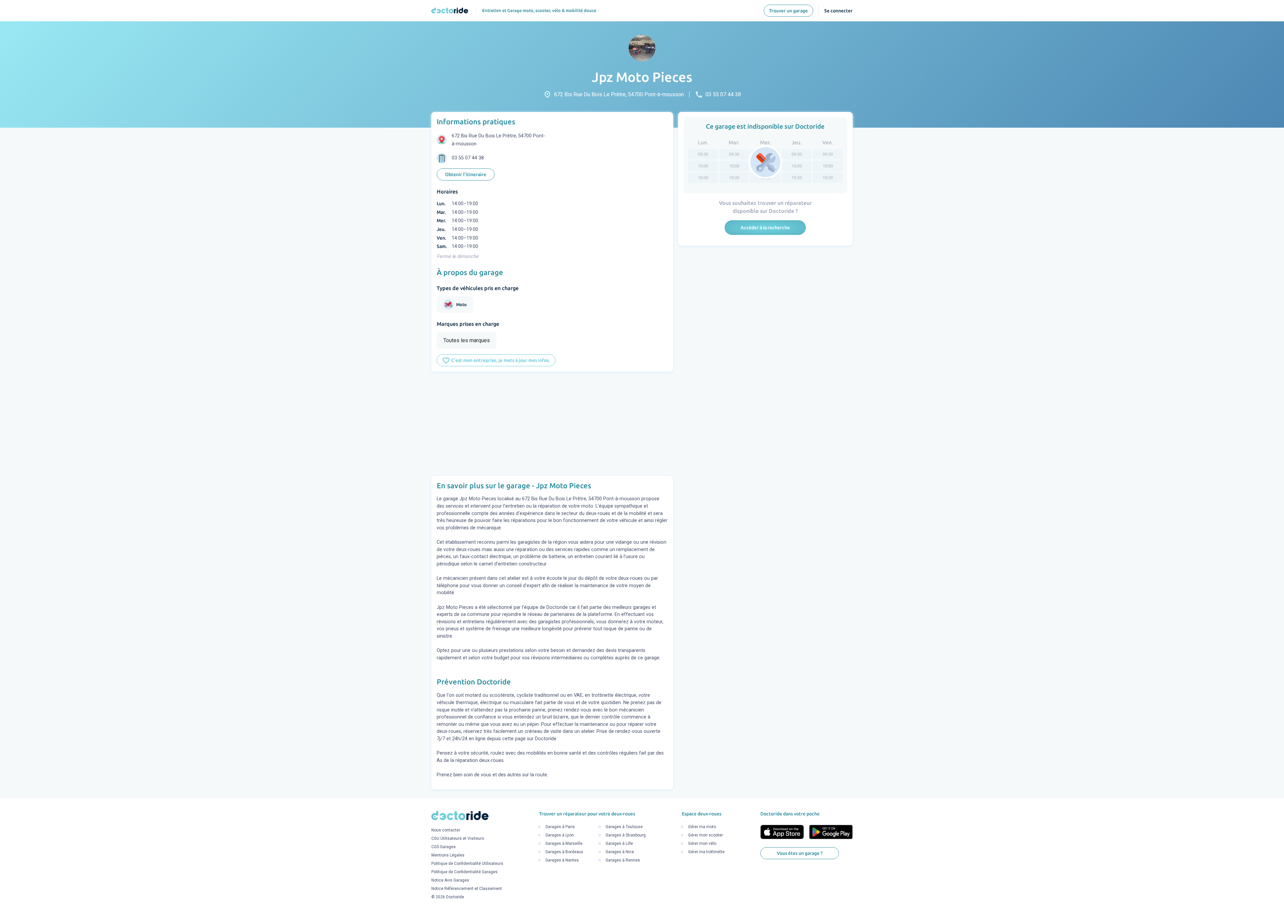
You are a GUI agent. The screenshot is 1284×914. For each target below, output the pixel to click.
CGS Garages (443, 846)
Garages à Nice (620, 852)
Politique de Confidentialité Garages (464, 872)
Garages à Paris (560, 826)
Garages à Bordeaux (564, 852)
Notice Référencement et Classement (466, 888)
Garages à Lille (619, 843)
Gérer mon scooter (705, 835)
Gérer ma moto (702, 826)
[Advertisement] (552, 424)
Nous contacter (445, 830)
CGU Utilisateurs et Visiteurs (457, 838)
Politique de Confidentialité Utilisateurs (467, 863)
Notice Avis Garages (450, 880)
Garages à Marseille (563, 843)
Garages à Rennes (623, 860)
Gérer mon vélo (702, 843)
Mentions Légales (447, 855)
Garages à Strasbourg (626, 835)
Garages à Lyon (559, 835)
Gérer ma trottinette (706, 852)
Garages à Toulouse (624, 826)
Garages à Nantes (562, 860)
